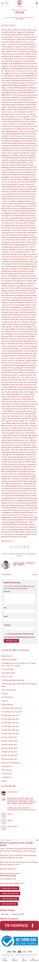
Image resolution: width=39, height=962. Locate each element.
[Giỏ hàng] (37, 3)
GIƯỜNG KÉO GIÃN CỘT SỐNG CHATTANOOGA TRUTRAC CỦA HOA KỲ (21, 809)
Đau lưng (4, 693)
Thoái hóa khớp (6, 766)
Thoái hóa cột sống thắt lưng (10, 762)
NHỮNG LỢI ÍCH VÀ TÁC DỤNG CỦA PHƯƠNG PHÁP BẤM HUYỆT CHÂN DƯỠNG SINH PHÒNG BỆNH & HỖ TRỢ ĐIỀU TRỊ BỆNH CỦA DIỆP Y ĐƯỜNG (21, 801)
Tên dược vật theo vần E (9, 752)
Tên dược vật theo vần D (9, 748)
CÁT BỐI (35, 574)
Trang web (7, 625)
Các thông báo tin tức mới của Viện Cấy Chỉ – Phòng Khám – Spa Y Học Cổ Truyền (18, 664)
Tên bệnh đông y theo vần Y (10, 730)
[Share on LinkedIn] (28, 547)
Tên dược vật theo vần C (19, 10)
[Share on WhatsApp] (10, 547)
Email (6, 616)
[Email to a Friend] (21, 547)
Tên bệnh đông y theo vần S (10, 723)
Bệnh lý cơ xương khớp (9, 659)
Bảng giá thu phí (6, 656)
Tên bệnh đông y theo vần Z (10, 733)
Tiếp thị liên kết (6, 773)
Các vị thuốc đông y (7, 669)
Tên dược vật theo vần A (9, 737)
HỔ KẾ (9, 820)
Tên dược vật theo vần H (9, 759)
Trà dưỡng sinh (6, 777)
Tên (5, 608)
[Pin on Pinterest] (24, 547)
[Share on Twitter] (17, 547)
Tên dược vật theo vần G (9, 755)
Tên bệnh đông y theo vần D (10, 715)
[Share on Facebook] (14, 547)
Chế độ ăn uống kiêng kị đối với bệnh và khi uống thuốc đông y (19, 685)
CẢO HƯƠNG (6, 574)
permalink (19, 555)
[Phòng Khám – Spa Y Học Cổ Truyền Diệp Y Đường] (19, 3)
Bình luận (7, 591)
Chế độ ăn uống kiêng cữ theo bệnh (12, 680)
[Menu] (2, 3)
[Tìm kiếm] (6, 3)
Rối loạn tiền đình (7, 704)
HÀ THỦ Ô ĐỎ (12, 826)
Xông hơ (4, 781)
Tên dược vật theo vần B (9, 741)
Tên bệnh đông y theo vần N (10, 719)
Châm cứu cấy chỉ (7, 676)
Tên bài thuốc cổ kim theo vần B (11, 712)
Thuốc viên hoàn (6, 770)
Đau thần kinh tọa (7, 697)
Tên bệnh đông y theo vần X (10, 726)
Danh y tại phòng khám (8, 690)
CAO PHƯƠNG (12, 792)
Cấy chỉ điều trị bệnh (8, 673)
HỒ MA (9, 814)
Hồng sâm (4, 701)
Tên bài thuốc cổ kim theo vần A (11, 708)
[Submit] (37, 840)
